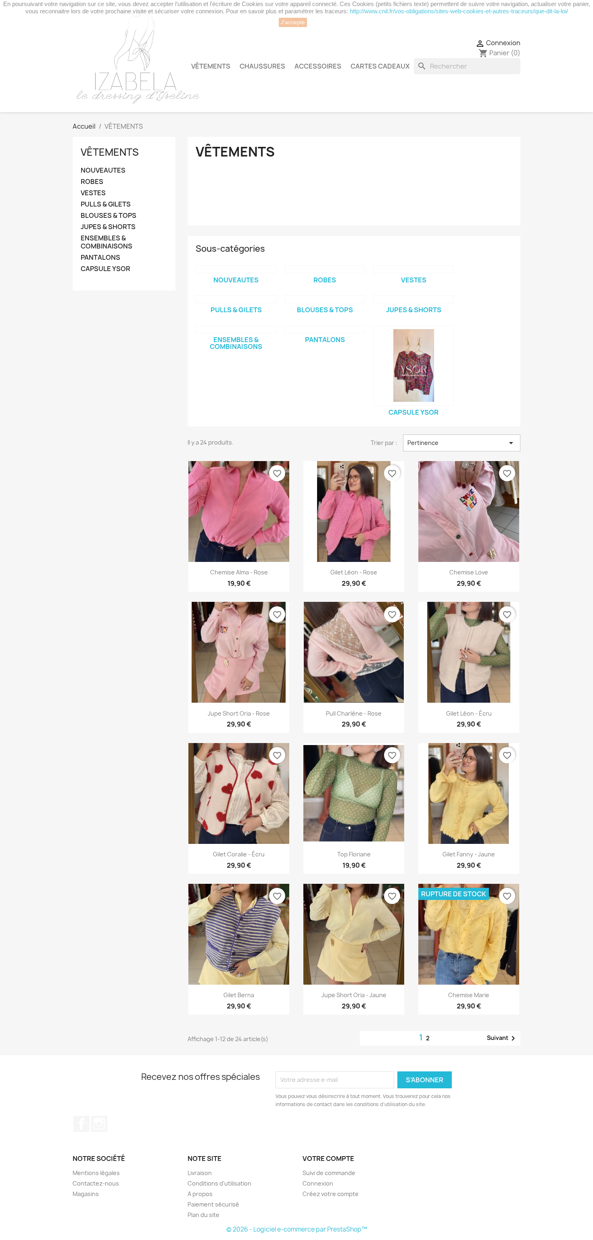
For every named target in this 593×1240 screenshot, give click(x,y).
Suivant (502, 1038)
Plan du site (203, 1215)
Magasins (86, 1194)
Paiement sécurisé (213, 1204)
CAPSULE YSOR (105, 269)
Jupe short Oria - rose (239, 713)
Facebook (81, 1124)
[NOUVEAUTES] (236, 269)
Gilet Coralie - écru (239, 854)
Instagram (99, 1124)
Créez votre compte (331, 1194)
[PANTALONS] (324, 329)
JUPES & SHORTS (108, 227)
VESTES (93, 193)
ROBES (92, 181)
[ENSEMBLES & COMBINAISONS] (236, 329)
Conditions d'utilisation (219, 1183)
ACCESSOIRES (317, 66)
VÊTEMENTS (210, 66)
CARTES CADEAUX (380, 66)
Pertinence (461, 443)
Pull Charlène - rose (354, 713)
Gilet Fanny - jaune (469, 854)
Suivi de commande (329, 1173)
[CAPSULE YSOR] (413, 365)
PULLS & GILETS (106, 204)
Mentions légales (96, 1173)
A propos (200, 1194)
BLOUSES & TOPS (108, 215)
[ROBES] (324, 269)
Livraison (200, 1173)
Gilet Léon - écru (469, 713)
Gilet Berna (238, 995)
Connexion (318, 1183)
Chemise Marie (468, 995)
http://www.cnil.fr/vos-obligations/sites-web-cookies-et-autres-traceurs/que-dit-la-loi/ (459, 11)
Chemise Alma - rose (239, 572)
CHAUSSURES (262, 66)
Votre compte (328, 1158)
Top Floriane (354, 854)
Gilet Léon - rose (353, 572)
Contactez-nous (96, 1183)
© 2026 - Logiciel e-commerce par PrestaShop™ (296, 1229)
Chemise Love (468, 572)
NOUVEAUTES (103, 170)
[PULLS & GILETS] (236, 299)
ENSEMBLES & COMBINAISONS (106, 242)
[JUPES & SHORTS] (413, 299)
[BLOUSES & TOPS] (324, 299)
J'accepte (293, 22)
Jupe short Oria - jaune (354, 995)
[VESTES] (413, 269)
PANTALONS (100, 257)
